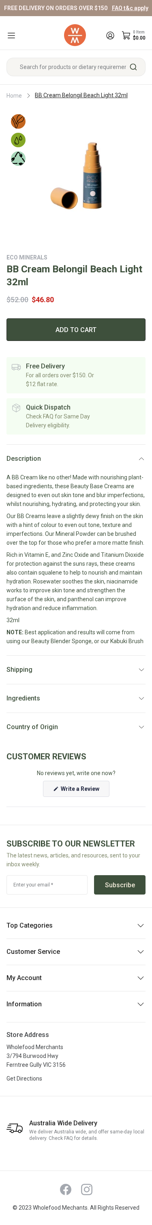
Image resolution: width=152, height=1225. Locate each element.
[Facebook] (65, 1189)
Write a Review (84, 791)
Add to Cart (76, 330)
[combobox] (76, 67)
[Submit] (136, 67)
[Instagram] (86, 1189)
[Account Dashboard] (110, 35)
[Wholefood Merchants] (75, 35)
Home (14, 95)
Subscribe (120, 885)
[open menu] (11, 35)
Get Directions (24, 1078)
